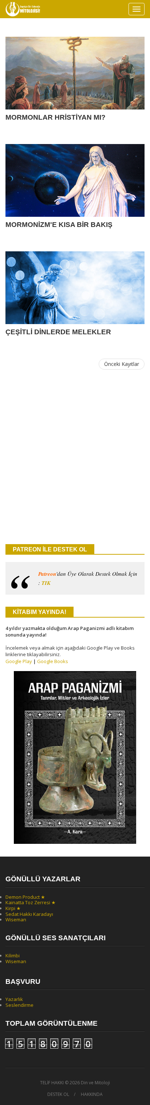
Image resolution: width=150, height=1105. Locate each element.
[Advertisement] (75, 457)
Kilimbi (12, 955)
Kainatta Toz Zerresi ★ (30, 902)
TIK (46, 583)
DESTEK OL (58, 1094)
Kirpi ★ (13, 908)
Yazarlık (14, 999)
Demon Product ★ (25, 897)
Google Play (18, 661)
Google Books (52, 661)
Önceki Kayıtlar (121, 363)
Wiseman (15, 919)
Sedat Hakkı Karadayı (29, 914)
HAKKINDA (92, 1094)
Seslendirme (19, 1005)
